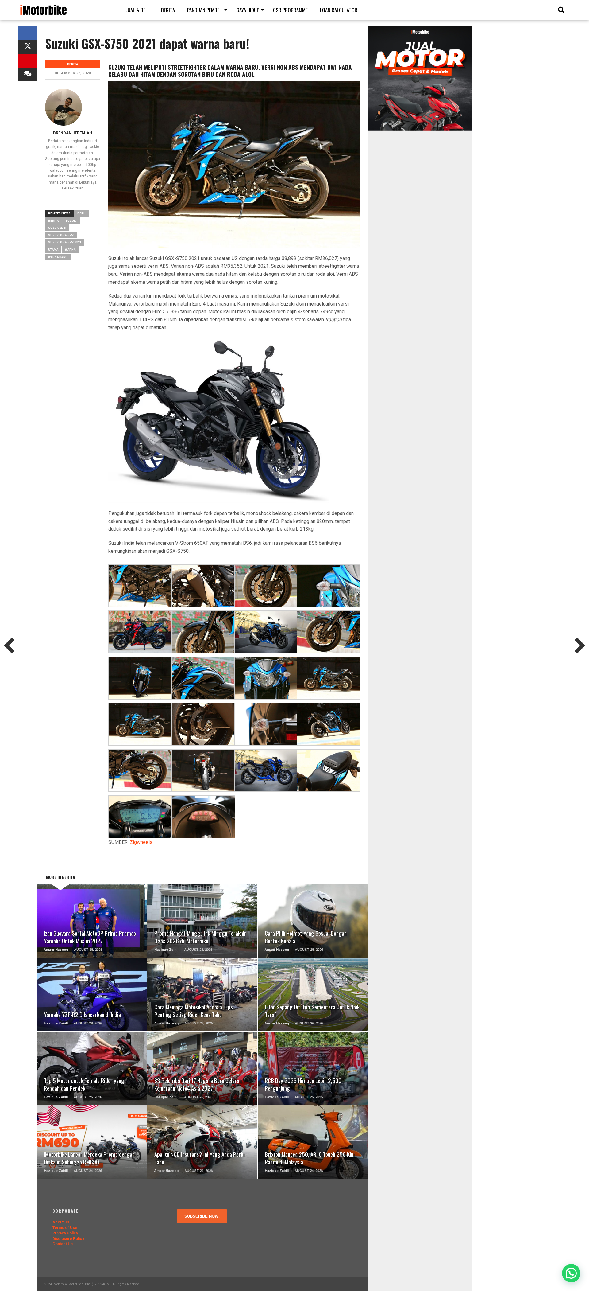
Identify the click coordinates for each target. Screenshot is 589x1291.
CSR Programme (290, 10)
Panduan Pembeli (205, 10)
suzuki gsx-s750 (61, 235)
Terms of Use (64, 1227)
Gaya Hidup (248, 10)
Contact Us (62, 1244)
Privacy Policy (65, 1233)
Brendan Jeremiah (72, 133)
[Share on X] (27, 47)
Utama (53, 249)
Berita (168, 10)
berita (53, 220)
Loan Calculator (338, 10)
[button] (571, 1273)
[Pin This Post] (27, 61)
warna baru (57, 257)
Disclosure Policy (68, 1238)
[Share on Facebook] (27, 33)
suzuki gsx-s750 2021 (64, 242)
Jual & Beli (137, 10)
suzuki (71, 220)
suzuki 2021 (57, 227)
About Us (60, 1222)
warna (70, 249)
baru (81, 213)
